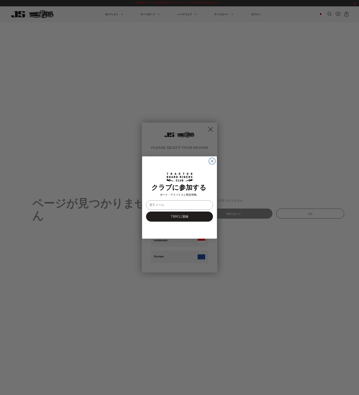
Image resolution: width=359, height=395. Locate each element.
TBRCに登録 (179, 216)
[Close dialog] (212, 161)
